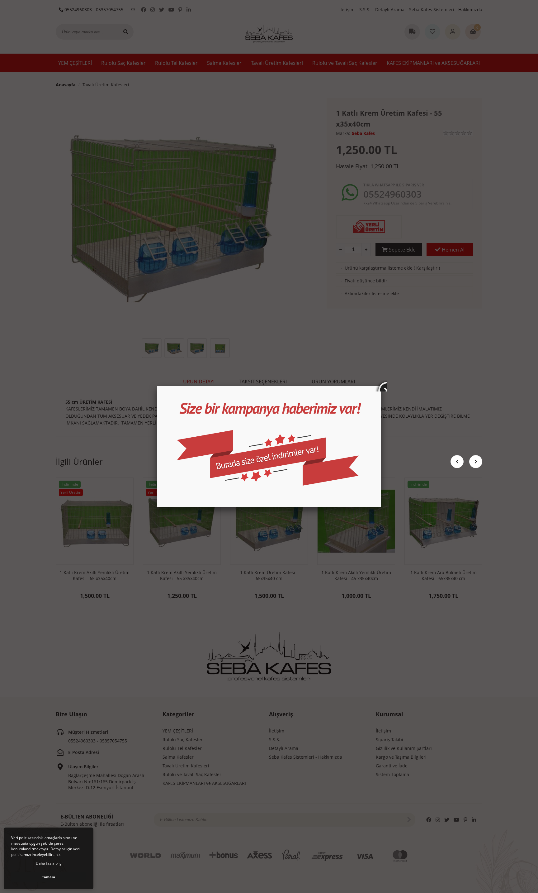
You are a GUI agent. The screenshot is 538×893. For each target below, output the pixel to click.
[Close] (381, 385)
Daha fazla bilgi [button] (49, 863)
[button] (475, 461)
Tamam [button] (48, 877)
